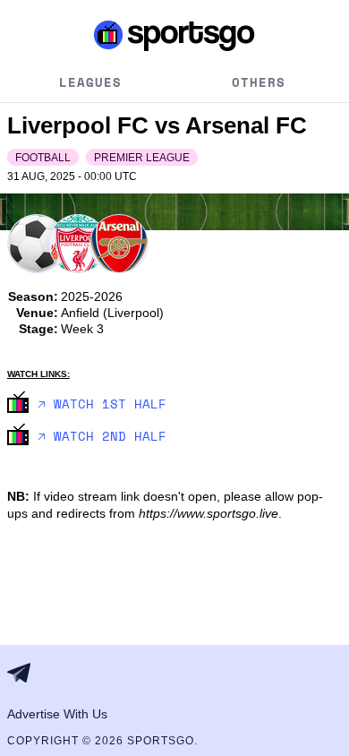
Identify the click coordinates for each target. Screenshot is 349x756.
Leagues (90, 82)
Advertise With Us (57, 714)
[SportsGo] (174, 35)
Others (258, 82)
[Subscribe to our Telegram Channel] (24, 673)
